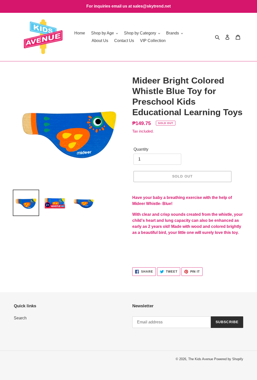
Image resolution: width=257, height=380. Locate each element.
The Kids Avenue (201, 359)
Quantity (141, 149)
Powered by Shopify (228, 359)
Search (20, 318)
